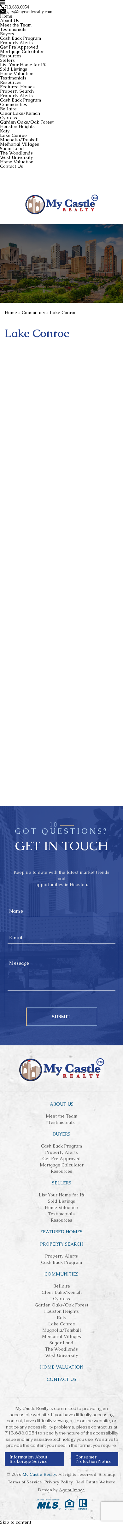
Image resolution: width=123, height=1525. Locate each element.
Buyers (7, 34)
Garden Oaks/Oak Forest (27, 122)
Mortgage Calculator (22, 51)
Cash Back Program (20, 38)
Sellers (7, 60)
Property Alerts (16, 42)
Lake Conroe (13, 135)
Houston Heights (17, 126)
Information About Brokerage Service (28, 1459)
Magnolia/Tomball (19, 140)
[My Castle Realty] (61, 204)
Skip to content (15, 1522)
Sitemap (107, 1474)
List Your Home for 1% (23, 64)
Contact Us (11, 166)
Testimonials (13, 29)
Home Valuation (16, 73)
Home (6, 16)
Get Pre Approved (19, 47)
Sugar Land (12, 148)
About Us (9, 20)
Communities (13, 104)
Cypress (8, 117)
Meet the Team (16, 25)
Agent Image (72, 1490)
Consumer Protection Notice (93, 1459)
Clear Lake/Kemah (20, 113)
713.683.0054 (21, 1433)
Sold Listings (13, 69)
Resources (10, 56)
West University (16, 157)
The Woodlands (16, 153)
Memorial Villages (19, 144)
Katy (4, 131)
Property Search (17, 91)
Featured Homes (17, 87)
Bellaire (8, 109)
